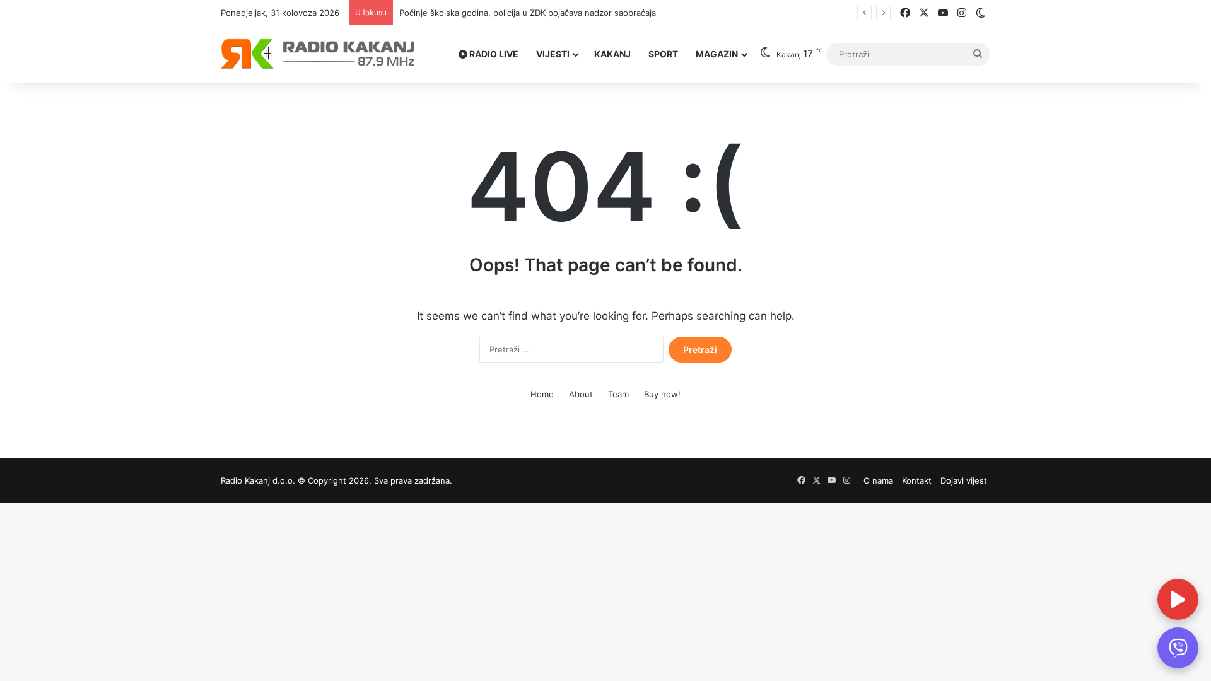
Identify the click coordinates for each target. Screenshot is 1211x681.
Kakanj (612, 54)
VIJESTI (553, 54)
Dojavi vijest (963, 480)
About (581, 394)
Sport (663, 54)
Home (542, 394)
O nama (878, 480)
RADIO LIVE (492, 54)
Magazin (717, 54)
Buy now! (662, 394)
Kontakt (917, 480)
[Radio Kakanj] (318, 54)
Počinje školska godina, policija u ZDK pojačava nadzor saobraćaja (516, 13)
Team (618, 394)
